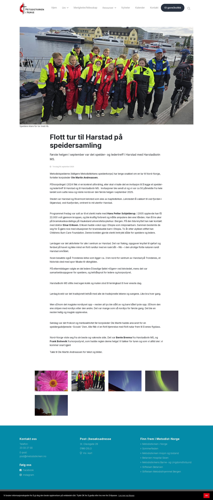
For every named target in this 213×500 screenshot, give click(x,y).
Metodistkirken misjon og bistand (160, 453)
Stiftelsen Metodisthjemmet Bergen (161, 471)
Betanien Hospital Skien (155, 457)
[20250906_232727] (51, 405)
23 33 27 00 (26, 447)
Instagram (28, 475)
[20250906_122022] (51, 380)
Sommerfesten (150, 448)
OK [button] (206, 496)
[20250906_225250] (125, 380)
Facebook (28, 470)
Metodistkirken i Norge (154, 444)
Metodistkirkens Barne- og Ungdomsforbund (166, 462)
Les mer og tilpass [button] (126, 495)
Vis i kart (87, 453)
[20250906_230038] (161, 380)
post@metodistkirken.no (33, 456)
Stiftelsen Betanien (152, 467)
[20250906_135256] (88, 380)
